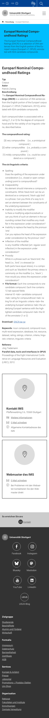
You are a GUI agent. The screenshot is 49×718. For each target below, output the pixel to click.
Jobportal (6, 679)
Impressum (7, 645)
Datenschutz (8, 648)
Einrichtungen (8, 705)
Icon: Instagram (32, 546)
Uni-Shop (6, 686)
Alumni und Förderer (12, 629)
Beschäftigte (8, 625)
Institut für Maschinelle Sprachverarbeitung (3, 21)
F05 (12, 3)
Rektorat (6, 698)
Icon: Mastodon (31, 563)
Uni (3, 3)
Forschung (9, 22)
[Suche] (41, 3)
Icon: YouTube (17, 580)
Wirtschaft (7, 632)
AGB (4, 659)
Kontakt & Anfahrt (10, 672)
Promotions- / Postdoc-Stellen (16, 682)
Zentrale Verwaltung (11, 709)
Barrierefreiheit (9, 652)
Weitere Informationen (21, 417)
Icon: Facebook (17, 546)
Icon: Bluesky (17, 563)
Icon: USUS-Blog (24, 597)
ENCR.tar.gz (19, 321)
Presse (5, 675)
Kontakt (27, 521)
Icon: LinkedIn (32, 580)
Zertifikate (7, 655)
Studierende (7, 622)
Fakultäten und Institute (13, 702)
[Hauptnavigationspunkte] (44, 13)
